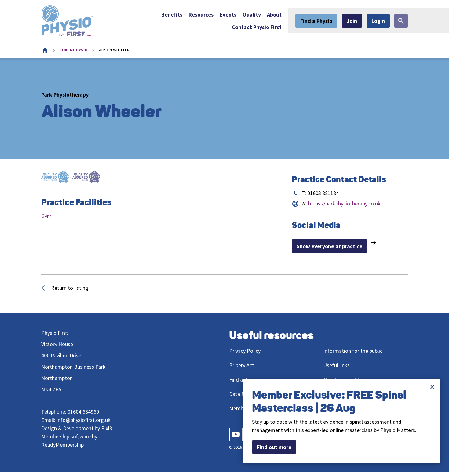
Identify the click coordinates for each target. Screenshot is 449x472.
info (61, 419)
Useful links (336, 365)
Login (378, 20)
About (274, 14)
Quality (252, 14)
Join (352, 20)
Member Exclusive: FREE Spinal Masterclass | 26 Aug (329, 401)
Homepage (44, 50)
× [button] (432, 386)
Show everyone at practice (329, 246)
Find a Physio (316, 20)
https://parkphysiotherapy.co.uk (344, 203)
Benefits (171, 14)
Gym (46, 215)
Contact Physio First (257, 27)
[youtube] (236, 434)
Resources (201, 14)
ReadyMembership (62, 444)
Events (228, 14)
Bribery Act (241, 365)
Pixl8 (106, 428)
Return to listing (69, 287)
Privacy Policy (245, 350)
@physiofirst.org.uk (88, 419)
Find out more (274, 447)
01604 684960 (83, 411)
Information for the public (352, 350)
